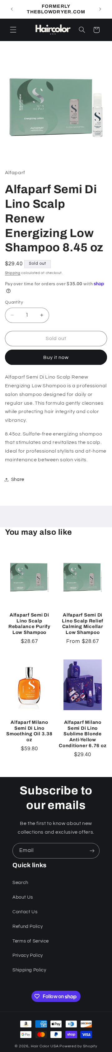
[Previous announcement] (12, 9)
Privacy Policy (27, 955)
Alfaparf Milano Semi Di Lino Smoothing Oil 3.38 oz (29, 731)
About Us (22, 897)
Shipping (13, 273)
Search (20, 882)
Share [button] (17, 479)
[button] (13, 30)
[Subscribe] (92, 850)
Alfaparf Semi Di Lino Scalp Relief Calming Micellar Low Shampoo (82, 623)
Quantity (14, 302)
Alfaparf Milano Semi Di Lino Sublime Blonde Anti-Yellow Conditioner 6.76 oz (82, 734)
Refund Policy (27, 926)
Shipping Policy (29, 970)
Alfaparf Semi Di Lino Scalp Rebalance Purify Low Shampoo (29, 623)
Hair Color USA (44, 1046)
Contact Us (24, 912)
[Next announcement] (100, 9)
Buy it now (56, 357)
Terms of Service (30, 941)
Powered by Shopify (78, 1046)
